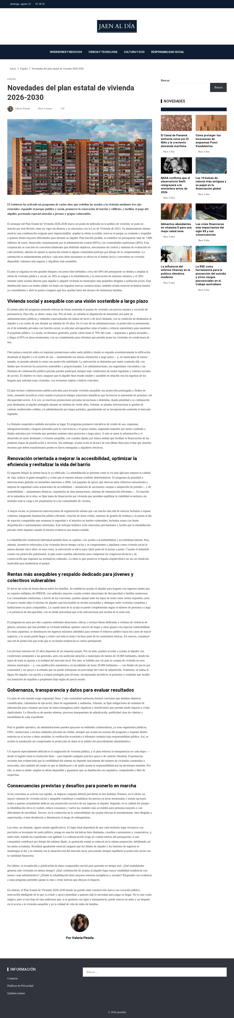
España (11, 79)
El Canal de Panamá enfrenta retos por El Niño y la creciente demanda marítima (175, 141)
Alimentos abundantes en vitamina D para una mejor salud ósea (176, 227)
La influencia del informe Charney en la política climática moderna (175, 272)
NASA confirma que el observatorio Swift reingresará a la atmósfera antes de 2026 (175, 185)
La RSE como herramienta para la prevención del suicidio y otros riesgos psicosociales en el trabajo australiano (211, 275)
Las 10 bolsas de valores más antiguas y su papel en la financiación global (211, 183)
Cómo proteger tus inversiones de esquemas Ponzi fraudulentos (208, 141)
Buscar (165, 80)
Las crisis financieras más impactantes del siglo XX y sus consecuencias (210, 229)
